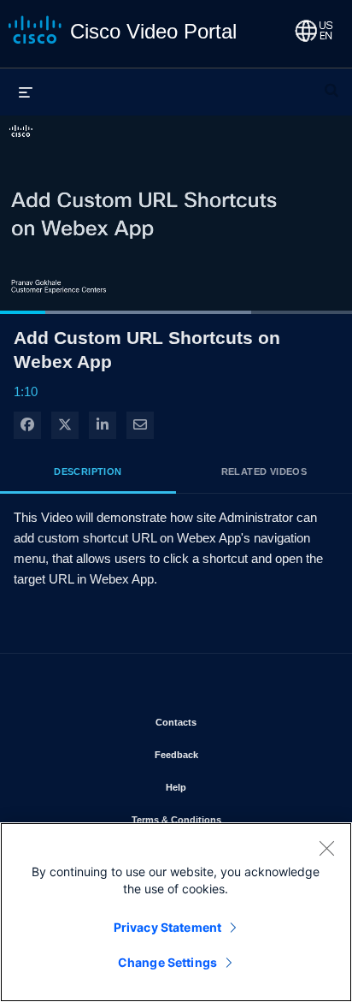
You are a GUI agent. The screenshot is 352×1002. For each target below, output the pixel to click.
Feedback (226, 754)
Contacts (225, 721)
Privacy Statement (167, 927)
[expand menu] (26, 91)
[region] (176, 912)
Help (226, 786)
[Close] (326, 848)
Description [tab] (87, 471)
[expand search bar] (331, 83)
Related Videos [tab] (264, 471)
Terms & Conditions (226, 819)
